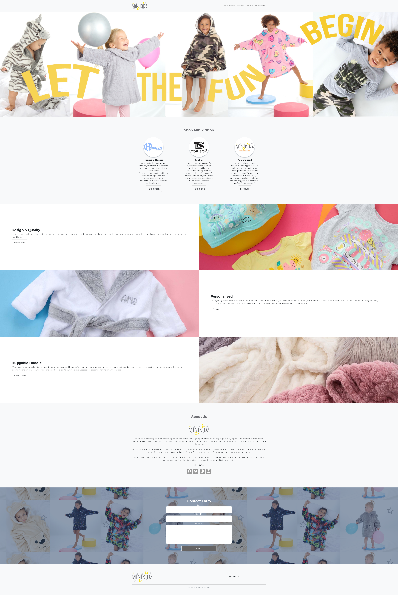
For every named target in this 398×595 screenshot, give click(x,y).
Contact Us (260, 6)
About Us (249, 6)
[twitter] (195, 471)
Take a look (199, 189)
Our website (229, 6)
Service (240, 6)
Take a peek (153, 189)
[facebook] (189, 471)
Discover (244, 189)
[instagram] (208, 471)
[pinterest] (202, 471)
